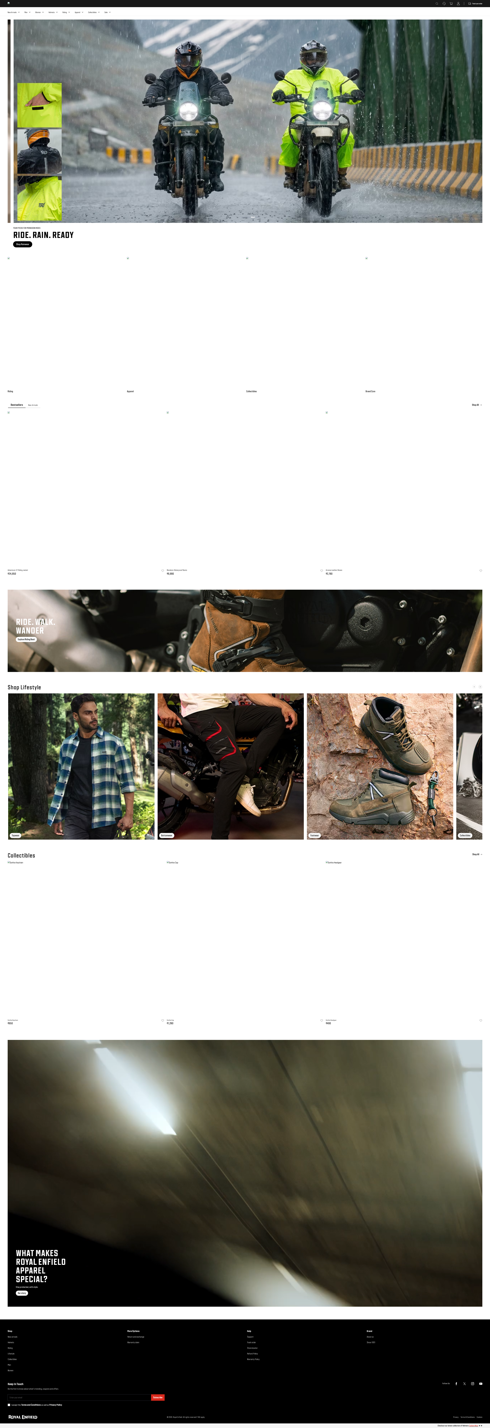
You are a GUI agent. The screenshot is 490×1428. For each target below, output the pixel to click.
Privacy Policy (55, 1405)
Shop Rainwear (17, 244)
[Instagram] (472, 1383)
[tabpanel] (245, 494)
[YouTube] (480, 1383)
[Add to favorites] (162, 1020)
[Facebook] (456, 1383)
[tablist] (245, 405)
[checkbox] (9, 1405)
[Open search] (436, 3)
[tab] (17, 405)
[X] (464, 1383)
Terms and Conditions (31, 1405)
